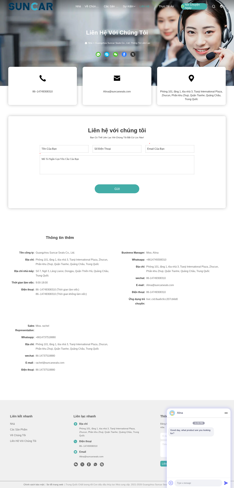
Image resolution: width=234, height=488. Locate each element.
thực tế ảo (166, 6)
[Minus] (226, 413)
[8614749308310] (95, 465)
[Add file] (171, 482)
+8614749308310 (156, 259)
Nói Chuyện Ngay (192, 6)
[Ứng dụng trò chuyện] (108, 54)
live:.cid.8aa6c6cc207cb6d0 (162, 299)
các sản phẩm (111, 6)
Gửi (117, 189)
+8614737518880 (46, 337)
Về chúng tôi (92, 6)
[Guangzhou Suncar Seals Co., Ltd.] (30, 6)
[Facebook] (125, 54)
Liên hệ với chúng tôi (147, 6)
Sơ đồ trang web (54, 484)
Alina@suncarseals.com (117, 91)
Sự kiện (128, 6)
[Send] (226, 482)
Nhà (78, 6)
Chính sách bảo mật (34, 484)
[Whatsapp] (99, 54)
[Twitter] (134, 54)
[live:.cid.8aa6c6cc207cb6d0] (102, 465)
